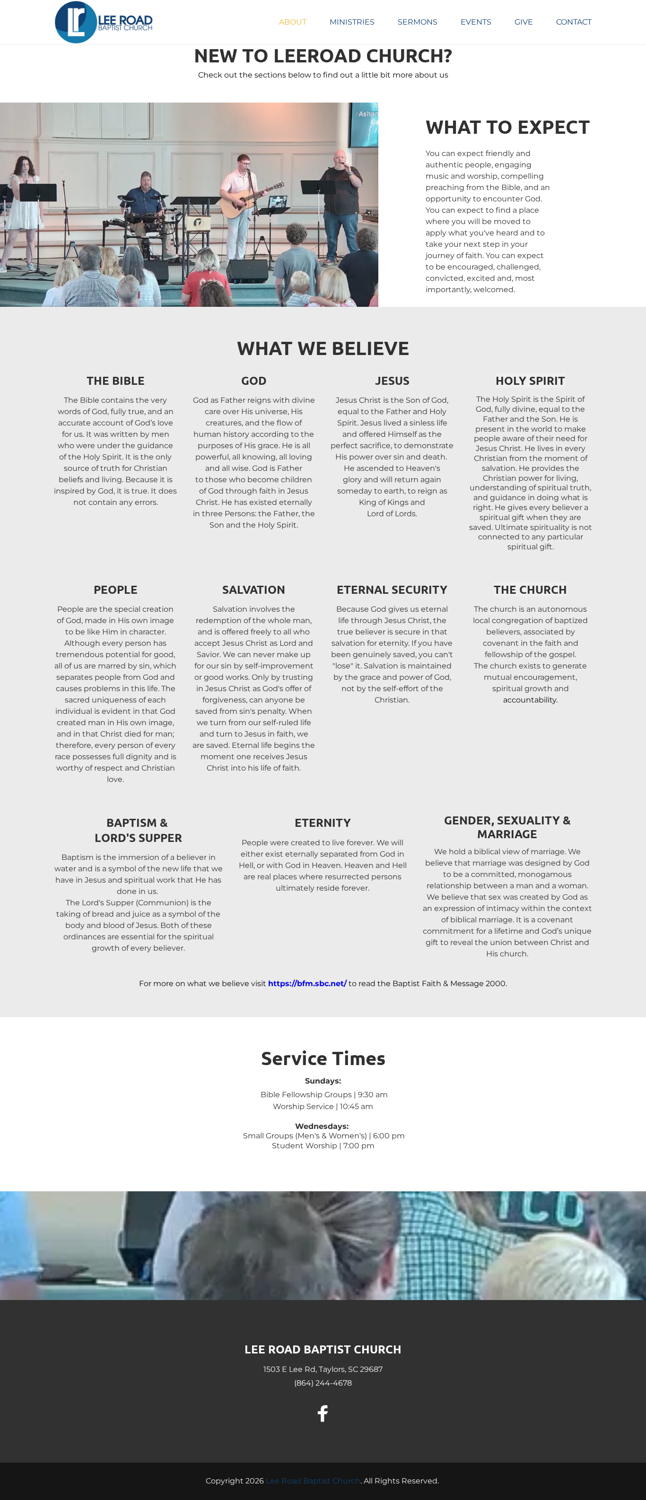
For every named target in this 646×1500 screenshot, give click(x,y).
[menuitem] (292, 22)
